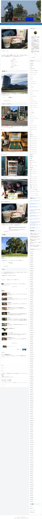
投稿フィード (32, 508)
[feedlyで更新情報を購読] (35, 54)
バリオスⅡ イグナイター (34, 200)
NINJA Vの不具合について (34, 203)
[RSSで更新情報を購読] (36, 54)
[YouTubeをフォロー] (34, 54)
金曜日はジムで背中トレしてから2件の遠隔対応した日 (35, 240)
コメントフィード (32, 510)
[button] (40, 57)
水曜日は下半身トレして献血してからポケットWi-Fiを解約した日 (35, 246)
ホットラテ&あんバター (15, 65)
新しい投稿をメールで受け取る (6, 380)
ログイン (31, 506)
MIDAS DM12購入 (32, 227)
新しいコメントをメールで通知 (6, 379)
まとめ (12, 67)
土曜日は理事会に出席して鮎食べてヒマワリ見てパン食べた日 (35, 237)
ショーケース (13, 64)
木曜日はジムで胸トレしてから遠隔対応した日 (35, 243)
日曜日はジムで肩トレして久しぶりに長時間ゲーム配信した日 (35, 234)
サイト (2, 370)
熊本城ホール (13, 60)
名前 (2, 365)
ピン (35, 35)
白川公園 (12, 66)
